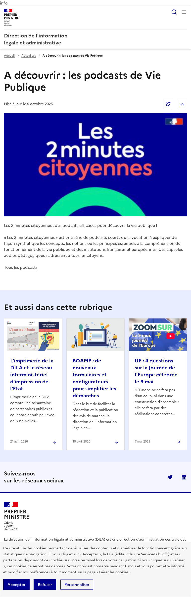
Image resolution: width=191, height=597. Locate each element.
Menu (184, 12)
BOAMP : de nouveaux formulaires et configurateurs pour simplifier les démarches (94, 378)
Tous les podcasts (21, 267)
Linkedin (184, 477)
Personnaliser (76, 585)
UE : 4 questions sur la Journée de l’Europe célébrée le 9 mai (156, 371)
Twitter (170, 477)
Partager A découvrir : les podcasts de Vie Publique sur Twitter (168, 104)
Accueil (9, 55)
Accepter (16, 585)
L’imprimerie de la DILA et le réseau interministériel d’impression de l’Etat (31, 374)
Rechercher (174, 12)
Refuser (45, 585)
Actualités (28, 55)
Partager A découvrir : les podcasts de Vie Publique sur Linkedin (182, 104)
